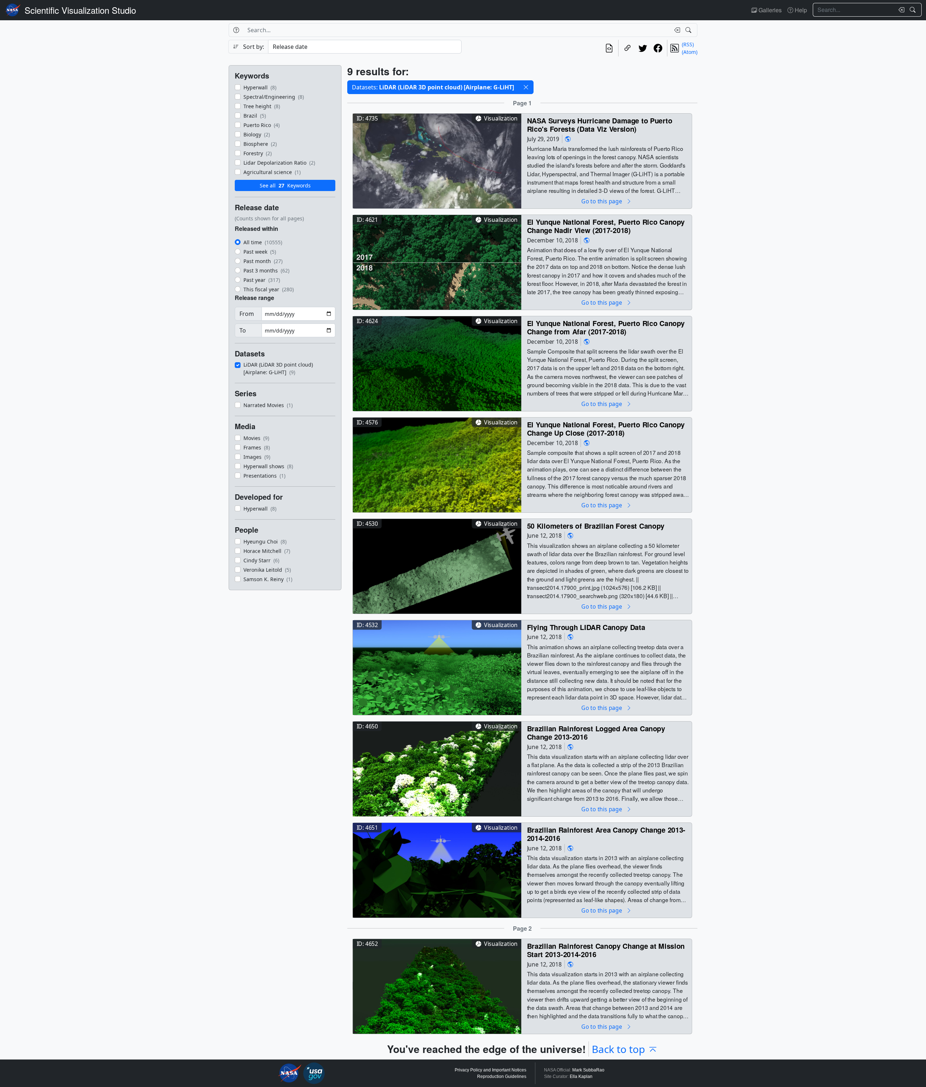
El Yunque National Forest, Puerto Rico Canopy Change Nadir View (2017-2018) (606, 225)
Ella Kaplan (581, 1076)
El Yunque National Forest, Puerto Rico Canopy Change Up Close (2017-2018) (606, 428)
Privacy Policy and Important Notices (490, 1070)
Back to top (618, 1049)
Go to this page (602, 201)
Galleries (769, 10)
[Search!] (913, 10)
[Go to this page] (437, 160)
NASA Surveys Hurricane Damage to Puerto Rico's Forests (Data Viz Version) (599, 124)
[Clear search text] (900, 10)
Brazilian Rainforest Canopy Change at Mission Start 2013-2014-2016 (606, 950)
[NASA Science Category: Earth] (568, 139)
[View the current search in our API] (609, 48)
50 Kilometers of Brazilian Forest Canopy (595, 525)
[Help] (236, 30)
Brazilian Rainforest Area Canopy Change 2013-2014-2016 (606, 833)
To (242, 330)
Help (800, 10)
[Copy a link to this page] (627, 48)
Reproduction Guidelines (501, 1076)
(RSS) (688, 44)
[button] (526, 87)
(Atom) (689, 51)
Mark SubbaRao (588, 1070)
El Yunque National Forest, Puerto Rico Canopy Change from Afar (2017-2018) (606, 327)
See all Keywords (285, 185)
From (246, 314)
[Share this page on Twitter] (643, 48)
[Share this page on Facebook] (658, 48)
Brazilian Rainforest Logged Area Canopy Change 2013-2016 (596, 732)
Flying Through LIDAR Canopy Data (586, 627)
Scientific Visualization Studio (80, 10)
